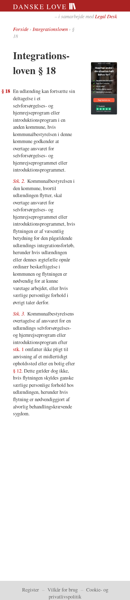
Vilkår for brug (62, 589)
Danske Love (41, 6)
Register (30, 589)
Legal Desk (106, 16)
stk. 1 (18, 349)
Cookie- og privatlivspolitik (78, 593)
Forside (20, 29)
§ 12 (17, 370)
